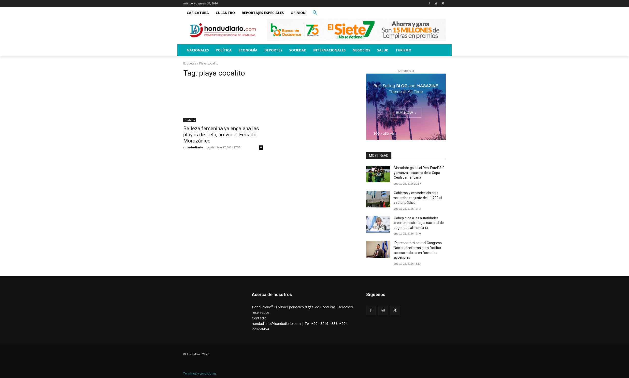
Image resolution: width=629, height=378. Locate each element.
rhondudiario (193, 147)
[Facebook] (429, 3)
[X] (443, 3)
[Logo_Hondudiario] (222, 30)
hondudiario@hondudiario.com (276, 323)
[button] (315, 13)
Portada (190, 120)
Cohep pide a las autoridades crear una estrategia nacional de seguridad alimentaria (419, 223)
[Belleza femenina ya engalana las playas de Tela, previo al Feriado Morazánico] (223, 102)
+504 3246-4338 (324, 323)
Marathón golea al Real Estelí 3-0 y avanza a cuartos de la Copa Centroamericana (419, 172)
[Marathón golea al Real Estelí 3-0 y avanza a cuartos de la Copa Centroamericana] (378, 174)
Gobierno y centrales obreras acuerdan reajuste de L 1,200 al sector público (418, 198)
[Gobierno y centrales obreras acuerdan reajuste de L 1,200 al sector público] (378, 199)
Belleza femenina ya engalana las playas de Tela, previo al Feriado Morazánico (221, 135)
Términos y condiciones (199, 373)
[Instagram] (436, 3)
